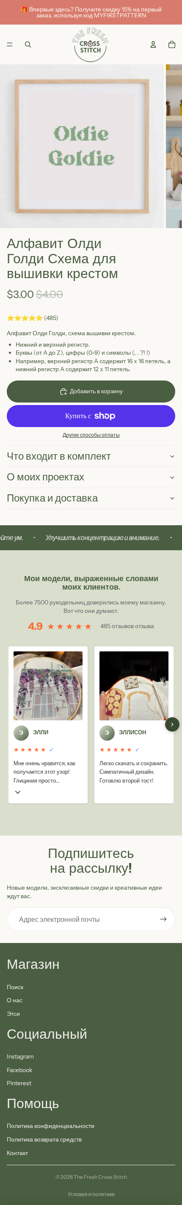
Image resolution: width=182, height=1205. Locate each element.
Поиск (15, 987)
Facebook (19, 1070)
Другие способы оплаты (91, 435)
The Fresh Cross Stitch (100, 1177)
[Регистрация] (163, 919)
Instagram (20, 1056)
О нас (14, 1000)
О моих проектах (45, 477)
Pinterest (19, 1083)
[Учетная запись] (153, 44)
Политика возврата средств (44, 1139)
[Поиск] (28, 44)
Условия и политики (91, 1194)
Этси (13, 1013)
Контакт (17, 1153)
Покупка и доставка (52, 498)
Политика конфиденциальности (50, 1126)
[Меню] (9, 44)
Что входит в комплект (59, 456)
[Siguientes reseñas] (172, 724)
